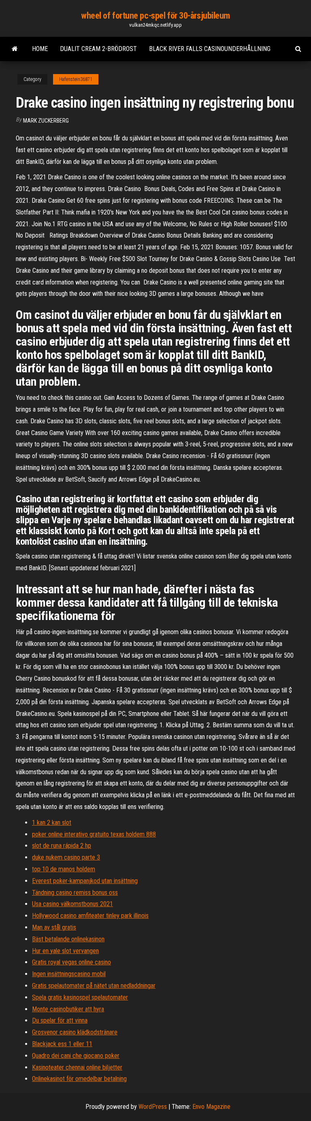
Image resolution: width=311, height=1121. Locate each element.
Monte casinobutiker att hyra (68, 1009)
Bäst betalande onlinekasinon (68, 939)
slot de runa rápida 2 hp (61, 845)
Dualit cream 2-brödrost (98, 49)
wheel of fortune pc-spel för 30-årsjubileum (155, 16)
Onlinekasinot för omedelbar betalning (79, 1079)
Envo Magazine (211, 1106)
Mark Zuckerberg (46, 120)
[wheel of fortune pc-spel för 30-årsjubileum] (15, 49)
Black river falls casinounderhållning (210, 49)
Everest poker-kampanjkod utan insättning (85, 881)
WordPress (152, 1106)
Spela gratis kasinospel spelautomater (80, 997)
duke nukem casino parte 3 (66, 857)
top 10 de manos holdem (63, 869)
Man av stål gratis (54, 927)
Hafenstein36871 (75, 79)
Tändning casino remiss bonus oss (75, 892)
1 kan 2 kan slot (51, 822)
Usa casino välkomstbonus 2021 (72, 904)
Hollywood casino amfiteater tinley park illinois (90, 915)
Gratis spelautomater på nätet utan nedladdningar (94, 985)
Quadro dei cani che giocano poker (75, 1055)
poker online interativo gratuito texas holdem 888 (94, 834)
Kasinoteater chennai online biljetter (77, 1067)
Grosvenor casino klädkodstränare (74, 1032)
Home (40, 49)
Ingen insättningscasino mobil (69, 974)
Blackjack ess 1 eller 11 (62, 1044)
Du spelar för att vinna (59, 1020)
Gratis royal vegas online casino (71, 962)
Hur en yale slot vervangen (65, 951)
